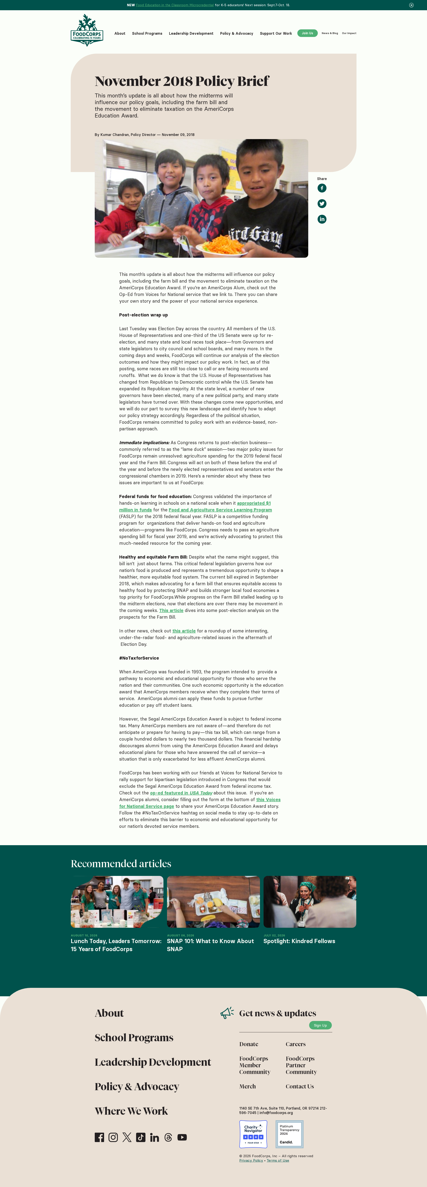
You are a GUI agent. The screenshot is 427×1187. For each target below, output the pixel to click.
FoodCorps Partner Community (301, 1065)
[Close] (411, 5)
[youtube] (182, 1137)
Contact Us (300, 1086)
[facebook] (99, 1137)
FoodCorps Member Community (254, 1065)
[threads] (168, 1137)
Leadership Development (153, 1062)
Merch (247, 1086)
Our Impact (349, 33)
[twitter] (127, 1137)
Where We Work (131, 1111)
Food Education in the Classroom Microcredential (175, 5)
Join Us (307, 33)
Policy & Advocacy (137, 1087)
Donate (248, 1044)
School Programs (134, 1038)
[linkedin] (154, 1137)
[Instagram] (113, 1137)
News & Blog (330, 33)
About (109, 1013)
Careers (296, 1044)
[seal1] (253, 1134)
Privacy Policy (251, 1160)
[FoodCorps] (88, 30)
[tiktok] (140, 1137)
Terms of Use (278, 1160)
